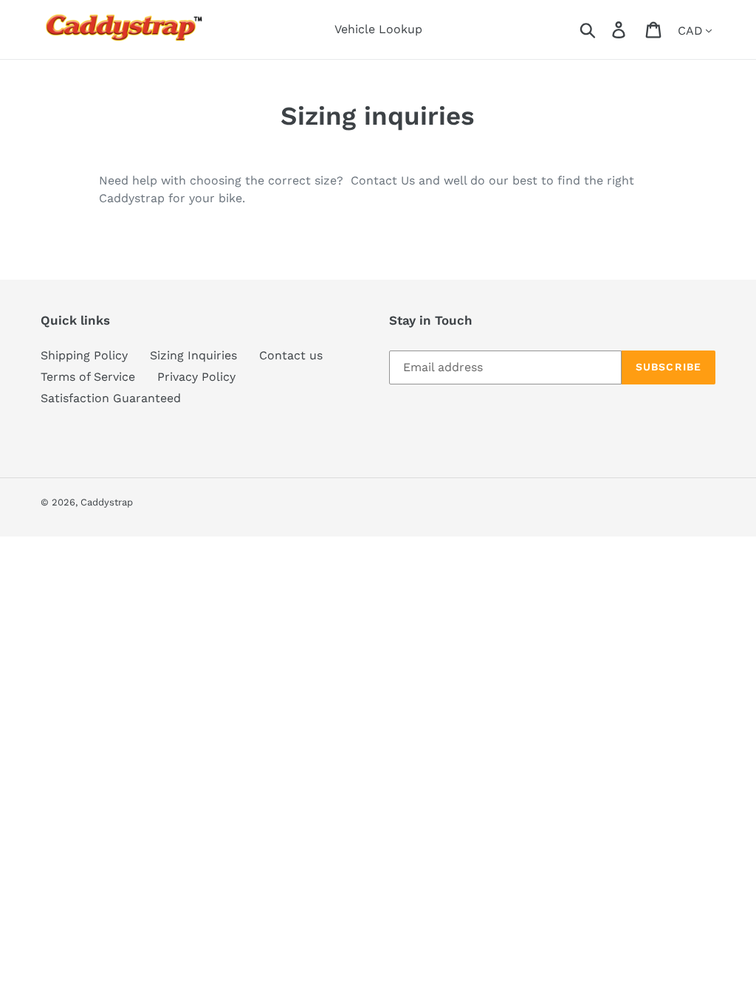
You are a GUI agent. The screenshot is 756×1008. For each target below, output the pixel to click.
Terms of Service (88, 377)
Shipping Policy (84, 355)
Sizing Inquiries (193, 355)
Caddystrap (106, 502)
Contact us (291, 355)
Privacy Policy (196, 377)
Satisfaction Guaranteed (111, 398)
